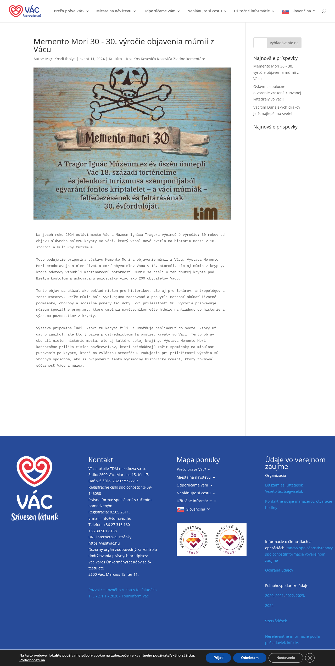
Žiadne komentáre (189, 58)
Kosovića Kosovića (156, 58)
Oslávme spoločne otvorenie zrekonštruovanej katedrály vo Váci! (277, 93)
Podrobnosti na (32, 660)
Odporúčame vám (159, 11)
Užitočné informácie (252, 11)
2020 (269, 595)
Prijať (218, 657)
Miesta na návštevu (113, 11)
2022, (290, 595)
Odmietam (250, 657)
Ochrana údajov (279, 570)
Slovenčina (301, 11)
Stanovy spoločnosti (301, 547)
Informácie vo (297, 554)
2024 (269, 605)
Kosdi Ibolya (65, 58)
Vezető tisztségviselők (284, 491)
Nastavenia (285, 657)
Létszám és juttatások (284, 485)
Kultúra (115, 58)
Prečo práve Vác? (69, 11)
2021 (279, 595)
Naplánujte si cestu (204, 11)
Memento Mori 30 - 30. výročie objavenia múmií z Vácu (276, 72)
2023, (300, 595)
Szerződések (276, 620)
